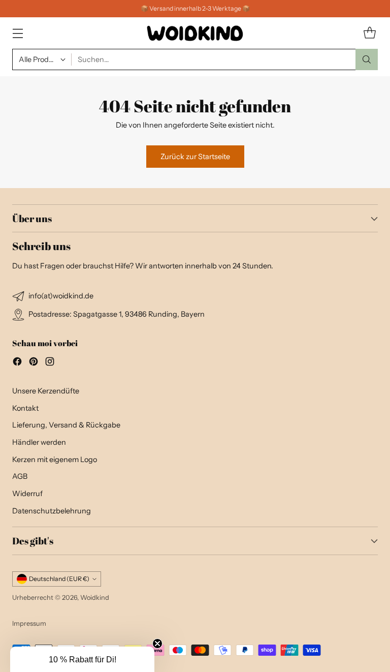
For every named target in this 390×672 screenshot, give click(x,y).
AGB (19, 476)
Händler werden (39, 442)
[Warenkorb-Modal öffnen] (369, 33)
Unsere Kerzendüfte (45, 390)
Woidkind (94, 597)
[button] (82, 659)
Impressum (29, 623)
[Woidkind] (195, 33)
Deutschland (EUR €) (59, 579)
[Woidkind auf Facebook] (17, 363)
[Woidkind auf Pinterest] (33, 363)
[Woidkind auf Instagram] (50, 363)
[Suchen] (366, 59)
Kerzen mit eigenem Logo (54, 459)
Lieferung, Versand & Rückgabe (66, 425)
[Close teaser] (157, 643)
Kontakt (25, 408)
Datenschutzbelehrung (51, 510)
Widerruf (27, 493)
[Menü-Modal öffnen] (17, 33)
